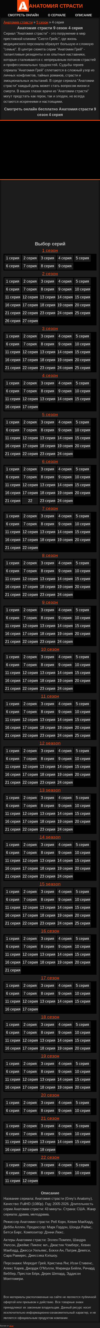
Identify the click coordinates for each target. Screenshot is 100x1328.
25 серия (82, 313)
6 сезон (50, 461)
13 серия (47, 297)
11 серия (12, 297)
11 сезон (50, 696)
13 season (50, 790)
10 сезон (50, 649)
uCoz (11, 1326)
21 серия (12, 313)
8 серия (47, 266)
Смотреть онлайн (23, 15)
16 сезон (50, 930)
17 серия (30, 305)
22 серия (30, 313)
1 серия (12, 258)
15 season (50, 884)
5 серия (82, 258)
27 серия (30, 321)
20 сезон (50, 1095)
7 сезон (50, 508)
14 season (50, 837)
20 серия (82, 305)
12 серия (30, 297)
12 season (50, 743)
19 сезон (50, 1056)
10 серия (82, 289)
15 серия (82, 297)
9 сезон (42, 22)
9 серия (65, 266)
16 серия (12, 305)
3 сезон (50, 328)
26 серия (12, 321)
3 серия (47, 258)
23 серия (47, 313)
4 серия (65, 258)
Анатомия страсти (56, 6)
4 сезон (50, 375)
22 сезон (50, 1157)
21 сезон (50, 1118)
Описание (83, 15)
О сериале (57, 15)
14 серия (65, 297)
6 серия (12, 266)
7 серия (30, 266)
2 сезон (50, 273)
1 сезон (50, 250)
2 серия (30, 258)
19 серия (65, 305)
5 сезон (50, 414)
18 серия (47, 305)
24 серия (65, 313)
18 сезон (50, 1016)
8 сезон (50, 555)
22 (30, 501)
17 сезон (50, 977)
